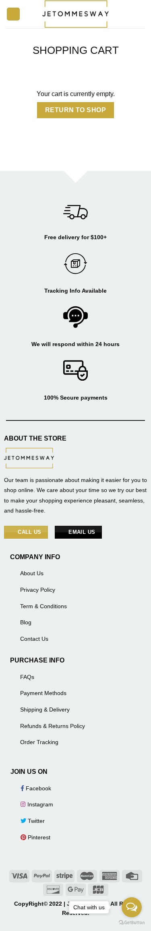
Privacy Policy (37, 589)
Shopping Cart (76, 50)
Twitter (35, 821)
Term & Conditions (43, 606)
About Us (31, 573)
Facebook (37, 788)
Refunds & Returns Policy (52, 726)
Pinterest (38, 837)
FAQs (27, 677)
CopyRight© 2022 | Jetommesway (60, 903)
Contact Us (34, 639)
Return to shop (75, 110)
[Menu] (13, 14)
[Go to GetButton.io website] (132, 922)
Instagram (39, 804)
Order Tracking (39, 742)
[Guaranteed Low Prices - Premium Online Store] (75, 13)
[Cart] (141, 14)
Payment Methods (43, 693)
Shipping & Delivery (45, 709)
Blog (25, 622)
